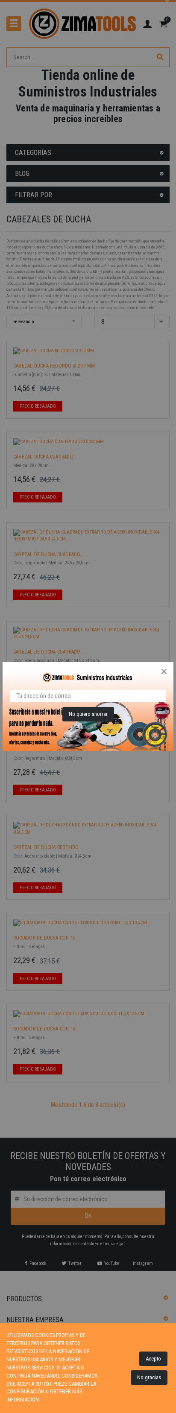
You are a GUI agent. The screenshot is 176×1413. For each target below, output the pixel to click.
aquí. (46, 1399)
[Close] (164, 671)
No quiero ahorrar (88, 714)
